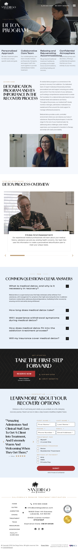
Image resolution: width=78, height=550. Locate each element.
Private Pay (46, 462)
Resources (14, 525)
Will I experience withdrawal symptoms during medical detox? (34, 319)
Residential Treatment (50, 451)
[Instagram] (39, 529)
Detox (43, 448)
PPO (42, 457)
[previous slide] (5, 255)
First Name (43, 420)
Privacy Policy (45, 545)
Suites (14, 507)
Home (14, 504)
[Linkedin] (42, 529)
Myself (44, 439)
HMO (43, 459)
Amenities (14, 511)
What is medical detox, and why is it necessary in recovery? (32, 287)
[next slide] (72, 255)
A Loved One (46, 442)
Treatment (14, 518)
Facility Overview (14, 534)
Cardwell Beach (8, 547)
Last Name (62, 420)
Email (60, 429)
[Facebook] (35, 529)
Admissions (14, 529)
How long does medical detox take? (31, 310)
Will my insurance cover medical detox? (34, 338)
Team (14, 522)
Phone (41, 429)
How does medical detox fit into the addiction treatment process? (32, 329)
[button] (74, 5)
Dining (14, 514)
